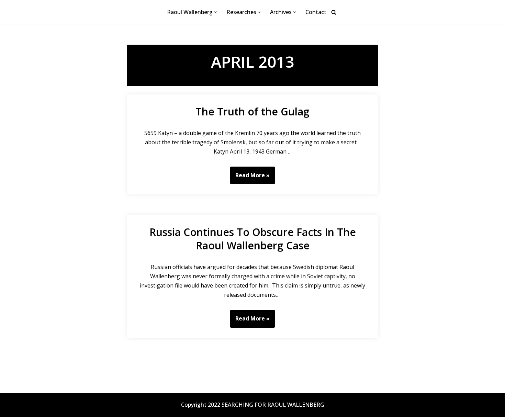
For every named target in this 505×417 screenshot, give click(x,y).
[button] (215, 12)
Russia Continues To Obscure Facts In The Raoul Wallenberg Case (252, 238)
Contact (315, 12)
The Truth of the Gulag (252, 111)
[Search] (333, 12)
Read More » (250, 177)
